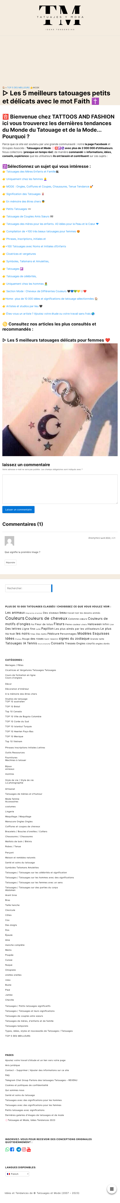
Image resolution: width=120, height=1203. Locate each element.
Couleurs (14, 618)
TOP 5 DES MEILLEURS (18, 87)
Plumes (18, 639)
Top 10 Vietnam (13, 741)
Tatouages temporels (16, 1026)
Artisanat (10, 789)
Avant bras (11, 895)
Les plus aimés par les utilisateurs (77, 628)
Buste (8, 985)
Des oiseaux (51, 612)
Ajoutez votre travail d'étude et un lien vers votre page (35, 1060)
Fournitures (11, 757)
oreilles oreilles (13, 975)
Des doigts (11, 925)
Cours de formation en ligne (20, 675)
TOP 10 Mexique (14, 736)
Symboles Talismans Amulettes (22, 867)
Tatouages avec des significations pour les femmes (33, 1105)
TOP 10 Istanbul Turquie (18, 726)
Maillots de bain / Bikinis (18, 841)
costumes (10, 806)
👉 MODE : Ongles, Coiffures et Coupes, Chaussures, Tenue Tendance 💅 (47, 186)
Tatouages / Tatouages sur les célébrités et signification (36, 872)
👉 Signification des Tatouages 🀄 (23, 194)
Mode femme (12, 799)
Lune (38, 629)
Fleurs (59, 624)
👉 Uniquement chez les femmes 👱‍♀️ (24, 179)
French (14, 1174)
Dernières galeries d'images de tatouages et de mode (34, 1115)
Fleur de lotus (44, 624)
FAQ (7, 1075)
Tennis (32, 643)
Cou (7, 920)
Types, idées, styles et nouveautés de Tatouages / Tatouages (39, 1031)
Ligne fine (28, 628)
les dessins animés (90, 613)
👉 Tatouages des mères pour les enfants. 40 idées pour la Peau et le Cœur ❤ (50, 223)
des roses (37, 638)
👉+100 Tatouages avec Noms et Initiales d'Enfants (34, 246)
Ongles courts (85, 643)
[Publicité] (60, 58)
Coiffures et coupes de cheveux (22, 826)
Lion (112, 624)
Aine (7, 940)
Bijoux (8, 766)
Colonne (73, 618)
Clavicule (10, 910)
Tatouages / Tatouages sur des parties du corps (31, 887)
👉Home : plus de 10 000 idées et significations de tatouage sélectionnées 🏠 (50, 298)
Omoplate (10, 970)
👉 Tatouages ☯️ (12, 268)
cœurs (83, 618)
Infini (106, 624)
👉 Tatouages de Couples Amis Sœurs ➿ (27, 216)
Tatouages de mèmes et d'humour (23, 794)
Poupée (9, 955)
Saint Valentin (51, 639)
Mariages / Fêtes (14, 665)
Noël (12, 633)
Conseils (57, 643)
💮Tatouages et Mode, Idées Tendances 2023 (30, 1120)
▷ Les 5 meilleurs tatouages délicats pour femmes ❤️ (56, 340)
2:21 (113, 538)
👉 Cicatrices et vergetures (19, 253)
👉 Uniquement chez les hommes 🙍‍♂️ (25, 283)
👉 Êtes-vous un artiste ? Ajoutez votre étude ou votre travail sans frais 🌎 (48, 313)
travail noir (73, 613)
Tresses (70, 643)
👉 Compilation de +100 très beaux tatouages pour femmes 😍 (41, 231)
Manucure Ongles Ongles (19, 821)
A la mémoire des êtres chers (21, 694)
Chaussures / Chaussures (19, 836)
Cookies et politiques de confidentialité (26, 1085)
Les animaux (15, 612)
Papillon (47, 628)
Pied (7, 990)
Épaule (9, 935)
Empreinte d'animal (34, 613)
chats (84, 624)
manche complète (15, 945)
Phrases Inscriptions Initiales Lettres (25, 747)
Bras (7, 900)
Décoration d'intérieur (17, 689)
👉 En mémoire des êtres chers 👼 (23, 201)
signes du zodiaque (74, 638)
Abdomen (10, 890)
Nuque (8, 965)
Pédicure (53, 633)
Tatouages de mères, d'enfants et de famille (29, 1021)
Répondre (10, 562)
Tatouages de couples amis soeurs (24, 1016)
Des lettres (13, 628)
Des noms (41, 634)
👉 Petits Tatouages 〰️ (16, 208)
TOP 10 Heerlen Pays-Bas (19, 731)
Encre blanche (44, 644)
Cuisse (8, 960)
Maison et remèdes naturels (20, 857)
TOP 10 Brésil (12, 706)
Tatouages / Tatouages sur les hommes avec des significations (39, 877)
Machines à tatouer (15, 760)
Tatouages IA (15, 643)
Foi (32, 624)
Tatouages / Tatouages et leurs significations (30, 1011)
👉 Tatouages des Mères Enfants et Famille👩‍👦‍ (30, 171)
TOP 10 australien (15, 701)
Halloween (95, 624)
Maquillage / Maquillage (18, 816)
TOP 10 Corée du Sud (17, 721)
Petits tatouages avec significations (24, 1110)
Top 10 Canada (13, 711)
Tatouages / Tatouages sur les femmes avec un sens (34, 882)
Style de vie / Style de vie (19, 780)
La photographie (14, 782)
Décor (8, 684)
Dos (7, 930)
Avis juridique (12, 1065)
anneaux (9, 769)
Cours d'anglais (13, 677)
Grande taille (97, 639)
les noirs (23, 633)
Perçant (9, 852)
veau (8, 980)
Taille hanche (12, 905)
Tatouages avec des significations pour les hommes (33, 1100)
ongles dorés (103, 643)
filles (32, 634)
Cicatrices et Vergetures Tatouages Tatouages (30, 670)
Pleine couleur (73, 624)
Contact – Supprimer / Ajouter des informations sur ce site (37, 1070)
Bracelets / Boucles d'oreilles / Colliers (26, 831)
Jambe (9, 995)
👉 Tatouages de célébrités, (19, 276)
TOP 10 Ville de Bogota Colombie (23, 716)
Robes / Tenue (13, 846)
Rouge (26, 638)
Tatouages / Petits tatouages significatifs (27, 1006)
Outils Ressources (15, 752)
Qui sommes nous (14, 1090)
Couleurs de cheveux (46, 618)
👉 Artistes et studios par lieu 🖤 (22, 306)
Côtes (8, 915)
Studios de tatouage (16, 699)
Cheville (9, 1000)
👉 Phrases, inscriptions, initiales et (24, 238)
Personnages (68, 633)
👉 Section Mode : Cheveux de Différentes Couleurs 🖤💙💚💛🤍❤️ (44, 291)
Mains (8, 950)
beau (63, 612)
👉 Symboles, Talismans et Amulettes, (25, 261)
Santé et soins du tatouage (20, 862)
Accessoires (11, 801)
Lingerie (9, 811)
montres (9, 774)
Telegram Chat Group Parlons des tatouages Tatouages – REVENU (41, 1080)
